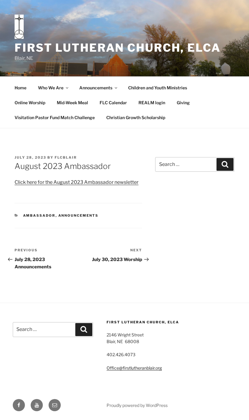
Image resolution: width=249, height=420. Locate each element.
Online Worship (30, 102)
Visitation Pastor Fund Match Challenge (55, 117)
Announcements (95, 87)
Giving (183, 102)
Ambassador (39, 215)
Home (20, 87)
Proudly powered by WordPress (137, 405)
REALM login (151, 102)
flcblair (66, 157)
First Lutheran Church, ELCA (118, 47)
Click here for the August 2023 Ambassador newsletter (76, 182)
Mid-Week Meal (72, 102)
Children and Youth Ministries (157, 87)
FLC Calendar (113, 102)
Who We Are (50, 87)
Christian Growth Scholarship (135, 117)
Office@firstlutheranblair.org (134, 367)
